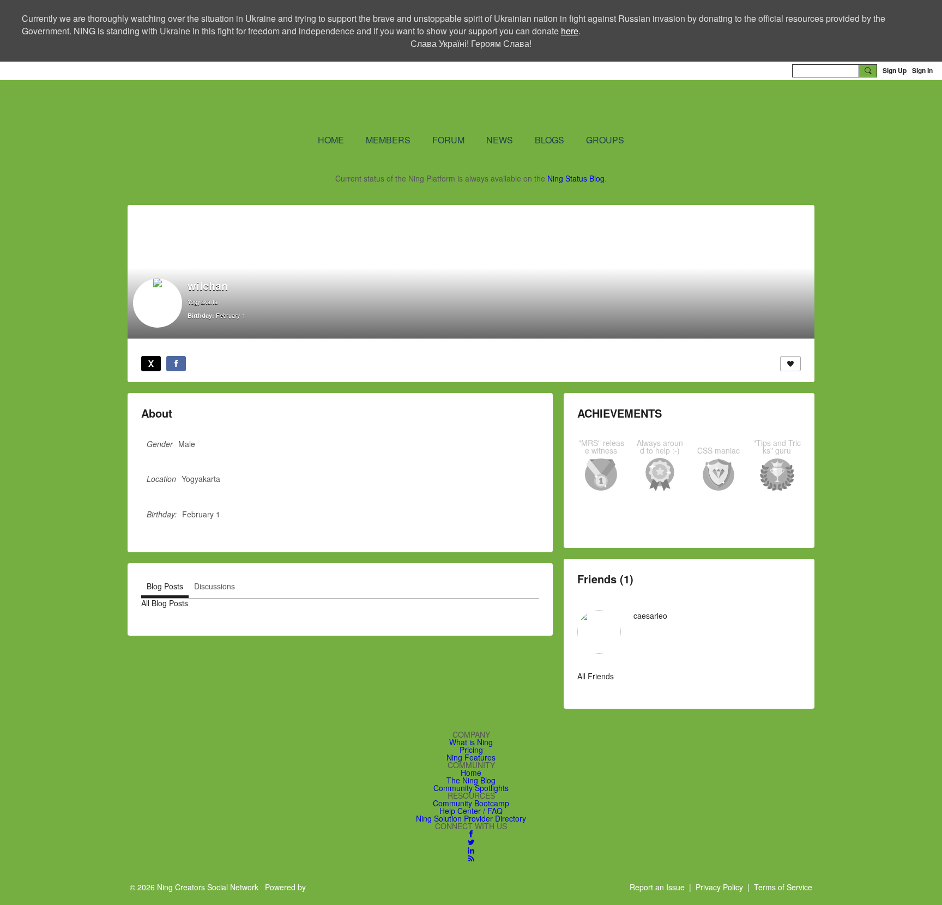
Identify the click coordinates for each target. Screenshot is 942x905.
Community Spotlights (471, 787)
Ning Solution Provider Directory (471, 818)
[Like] (790, 363)
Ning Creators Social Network (340, 106)
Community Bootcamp (471, 803)
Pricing (471, 749)
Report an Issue (657, 887)
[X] (151, 363)
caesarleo (650, 615)
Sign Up (895, 70)
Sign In (922, 70)
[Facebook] (176, 363)
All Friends (595, 676)
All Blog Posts (164, 603)
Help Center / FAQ (471, 810)
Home (471, 772)
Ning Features (471, 757)
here (569, 31)
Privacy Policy (719, 887)
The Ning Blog (471, 780)
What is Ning (471, 742)
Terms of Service (783, 887)
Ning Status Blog (576, 178)
